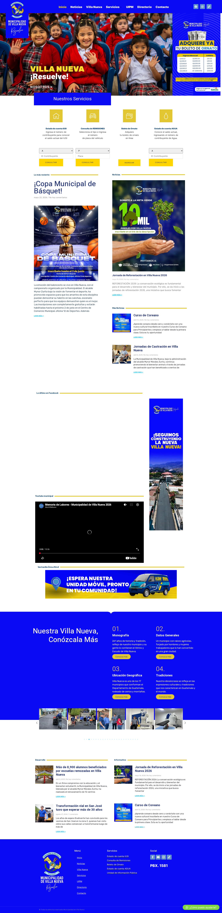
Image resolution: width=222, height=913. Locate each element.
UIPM (129, 7)
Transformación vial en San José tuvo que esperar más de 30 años (79, 808)
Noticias (76, 7)
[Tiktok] (209, 6)
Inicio (63, 7)
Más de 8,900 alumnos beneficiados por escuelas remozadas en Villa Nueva (81, 771)
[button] (121, 656)
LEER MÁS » (117, 295)
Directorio (144, 7)
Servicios (112, 7)
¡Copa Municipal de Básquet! (65, 187)
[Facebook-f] (152, 857)
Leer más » (39, 316)
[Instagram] (202, 6)
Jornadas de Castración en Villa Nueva (155, 348)
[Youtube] (158, 857)
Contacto (162, 7)
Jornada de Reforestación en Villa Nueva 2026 (139, 275)
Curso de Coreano (146, 315)
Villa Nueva (94, 7)
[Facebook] (195, 6)
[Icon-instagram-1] (163, 857)
